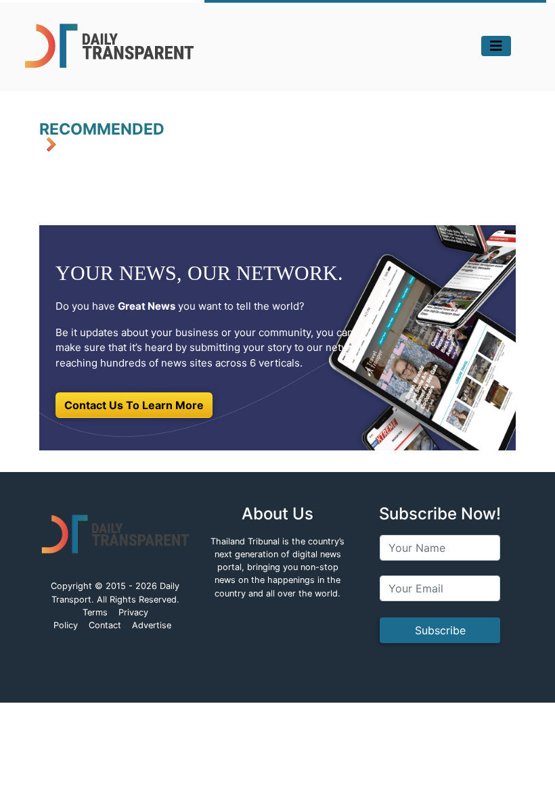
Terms (95, 612)
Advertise (151, 625)
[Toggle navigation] (496, 46)
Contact (105, 625)
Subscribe (440, 630)
